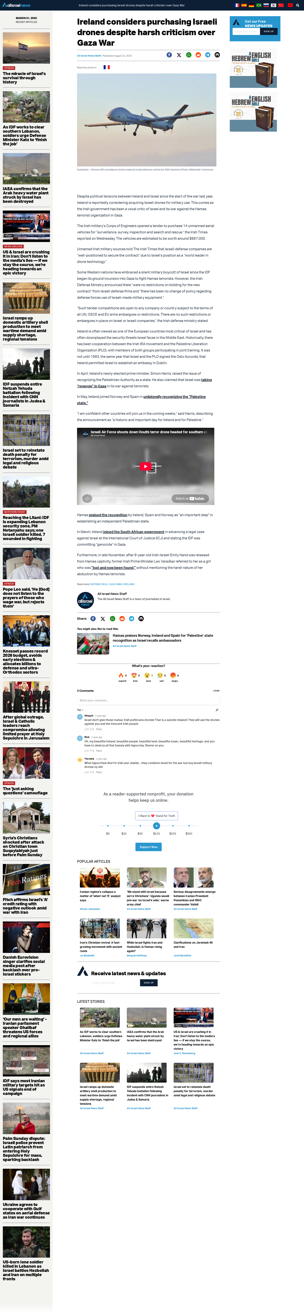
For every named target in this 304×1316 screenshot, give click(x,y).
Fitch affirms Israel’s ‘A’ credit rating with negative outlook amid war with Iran (25, 906)
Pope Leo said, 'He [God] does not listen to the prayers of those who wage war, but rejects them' (26, 597)
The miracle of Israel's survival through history (24, 78)
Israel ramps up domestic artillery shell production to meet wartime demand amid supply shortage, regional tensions (25, 328)
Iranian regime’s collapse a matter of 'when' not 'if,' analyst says (100, 896)
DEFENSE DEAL (100, 584)
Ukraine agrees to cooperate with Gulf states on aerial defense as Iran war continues (26, 1211)
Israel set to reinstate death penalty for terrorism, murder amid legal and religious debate (26, 458)
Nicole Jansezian (90, 908)
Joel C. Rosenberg (184, 1053)
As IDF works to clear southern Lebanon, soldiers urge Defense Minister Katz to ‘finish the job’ (25, 135)
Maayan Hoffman (137, 955)
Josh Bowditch (182, 955)
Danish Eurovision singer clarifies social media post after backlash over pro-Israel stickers (24, 965)
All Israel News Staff (89, 55)
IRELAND (129, 584)
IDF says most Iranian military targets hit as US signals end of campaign (24, 1087)
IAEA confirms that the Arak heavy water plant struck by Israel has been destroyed (26, 195)
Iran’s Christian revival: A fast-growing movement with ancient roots (101, 947)
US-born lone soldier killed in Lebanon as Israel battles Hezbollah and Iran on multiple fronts (26, 1270)
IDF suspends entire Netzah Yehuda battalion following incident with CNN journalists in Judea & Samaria (24, 394)
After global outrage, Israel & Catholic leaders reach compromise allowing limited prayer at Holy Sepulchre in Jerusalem (26, 727)
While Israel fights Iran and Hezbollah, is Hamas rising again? (144, 947)
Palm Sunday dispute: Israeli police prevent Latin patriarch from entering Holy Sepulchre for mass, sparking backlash (24, 1149)
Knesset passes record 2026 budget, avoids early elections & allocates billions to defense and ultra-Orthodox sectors (25, 661)
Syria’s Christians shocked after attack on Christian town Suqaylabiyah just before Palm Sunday (23, 846)
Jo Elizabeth (87, 955)
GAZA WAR (117, 584)
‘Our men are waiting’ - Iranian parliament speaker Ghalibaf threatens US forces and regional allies (25, 1027)
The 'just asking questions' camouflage (25, 790)
